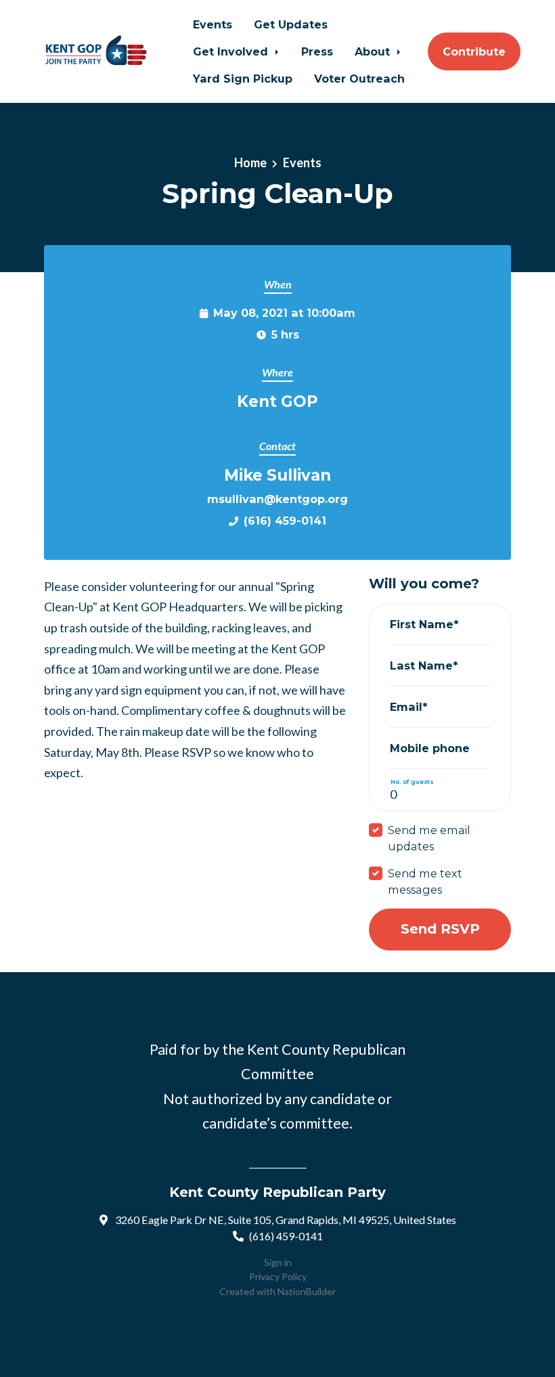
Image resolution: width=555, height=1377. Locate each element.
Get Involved (232, 51)
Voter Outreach (359, 78)
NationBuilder (307, 1291)
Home (250, 162)
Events (212, 24)
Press (317, 51)
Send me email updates (429, 838)
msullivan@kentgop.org (277, 499)
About (374, 51)
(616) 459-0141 (285, 520)
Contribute (474, 51)
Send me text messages (425, 881)
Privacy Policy (278, 1276)
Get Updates (291, 24)
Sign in (278, 1262)
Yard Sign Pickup (242, 78)
